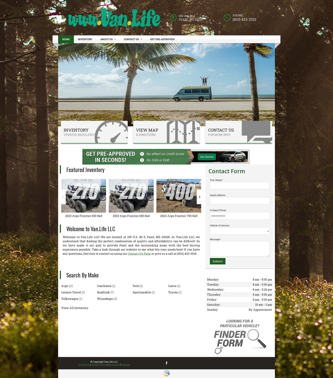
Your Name (216, 180)
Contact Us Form (139, 253)
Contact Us (84, 364)
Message (215, 239)
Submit (218, 261)
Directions (114, 364)
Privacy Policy (99, 364)
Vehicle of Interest (219, 225)
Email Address (217, 195)
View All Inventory (74, 308)
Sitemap (125, 364)
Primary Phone (218, 210)
